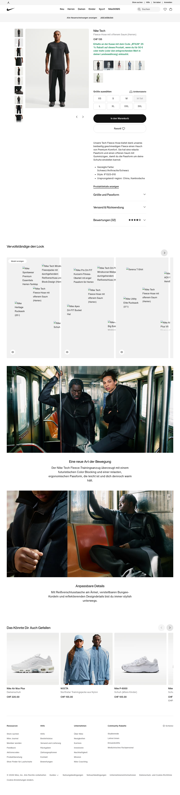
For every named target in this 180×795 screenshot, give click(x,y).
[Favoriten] (165, 9)
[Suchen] (139, 9)
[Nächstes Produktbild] (83, 116)
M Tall (140, 98)
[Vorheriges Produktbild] (76, 116)
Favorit (117, 128)
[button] (19, 42)
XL (113, 106)
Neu (62, 9)
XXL (126, 106)
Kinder (92, 9)
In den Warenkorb (120, 118)
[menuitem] (150, 2)
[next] (164, 252)
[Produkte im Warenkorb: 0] (170, 9)
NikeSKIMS (114, 9)
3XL (140, 106)
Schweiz (169, 726)
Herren (71, 9)
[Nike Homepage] (11, 9)
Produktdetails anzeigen (106, 186)
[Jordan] (8, 2)
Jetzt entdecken (106, 18)
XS (99, 98)
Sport (102, 9)
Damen (81, 9)
